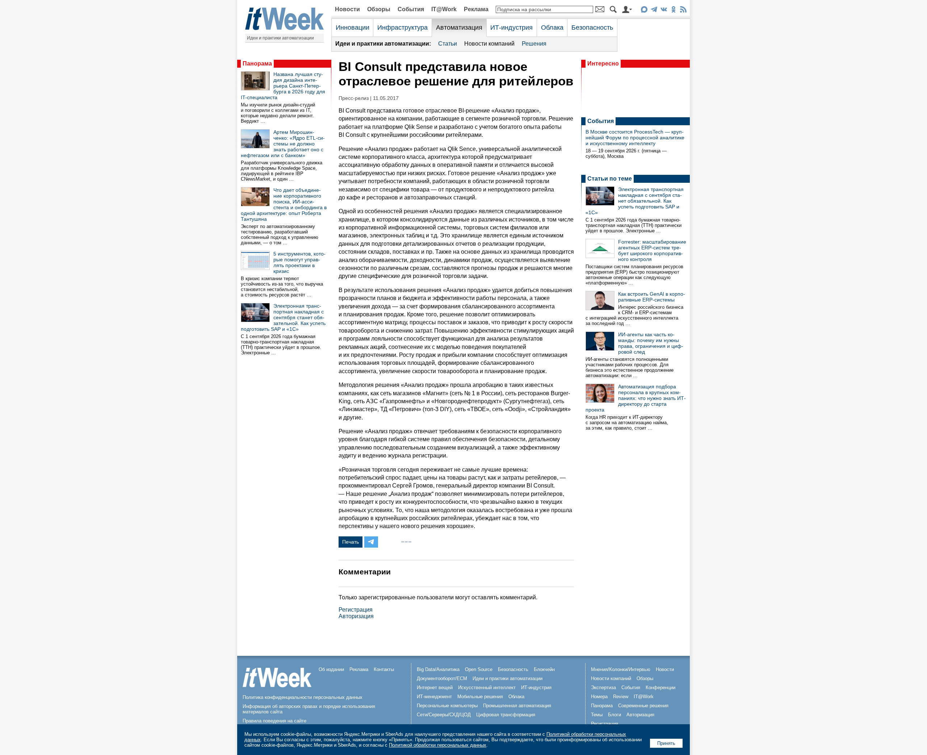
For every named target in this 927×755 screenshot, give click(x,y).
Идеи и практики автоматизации (280, 38)
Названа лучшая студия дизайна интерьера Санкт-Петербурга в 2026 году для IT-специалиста (283, 85)
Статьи (447, 44)
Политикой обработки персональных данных (437, 745)
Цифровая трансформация (505, 714)
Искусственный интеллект (487, 687)
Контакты (384, 669)
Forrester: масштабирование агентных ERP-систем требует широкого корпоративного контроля (652, 250)
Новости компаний (489, 44)
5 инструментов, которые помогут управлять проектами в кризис (299, 262)
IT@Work (444, 9)
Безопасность (592, 27)
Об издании (331, 669)
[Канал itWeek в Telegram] (654, 11)
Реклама (476, 9)
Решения (534, 44)
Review (620, 696)
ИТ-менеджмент (434, 696)
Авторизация (356, 616)
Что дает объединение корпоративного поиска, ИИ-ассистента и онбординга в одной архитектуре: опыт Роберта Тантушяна (284, 204)
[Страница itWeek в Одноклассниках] (673, 11)
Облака (552, 27)
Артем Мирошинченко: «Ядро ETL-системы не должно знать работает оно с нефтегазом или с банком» (283, 143)
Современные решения (643, 705)
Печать (350, 542)
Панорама (257, 63)
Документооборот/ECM (442, 678)
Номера (599, 696)
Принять (666, 743)
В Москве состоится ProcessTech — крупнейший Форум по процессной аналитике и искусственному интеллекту (635, 137)
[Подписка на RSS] (683, 11)
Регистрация (356, 610)
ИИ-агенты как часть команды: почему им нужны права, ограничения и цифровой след (650, 343)
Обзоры (378, 9)
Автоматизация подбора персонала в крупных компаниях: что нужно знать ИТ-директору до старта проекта (636, 398)
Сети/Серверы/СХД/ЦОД (444, 714)
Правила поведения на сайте (274, 721)
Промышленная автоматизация (517, 705)
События (411, 9)
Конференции (660, 687)
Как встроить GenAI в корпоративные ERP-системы (651, 297)
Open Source (478, 669)
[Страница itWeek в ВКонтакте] (663, 11)
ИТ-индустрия (511, 27)
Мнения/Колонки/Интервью (620, 669)
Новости (347, 9)
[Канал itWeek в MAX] (644, 11)
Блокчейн (544, 669)
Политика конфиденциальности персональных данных (302, 697)
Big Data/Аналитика (438, 669)
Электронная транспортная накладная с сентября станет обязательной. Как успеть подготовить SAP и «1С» (283, 317)
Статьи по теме (609, 179)
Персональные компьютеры (447, 705)
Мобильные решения (480, 696)
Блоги (614, 714)
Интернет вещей (435, 687)
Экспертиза (603, 687)
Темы (597, 714)
